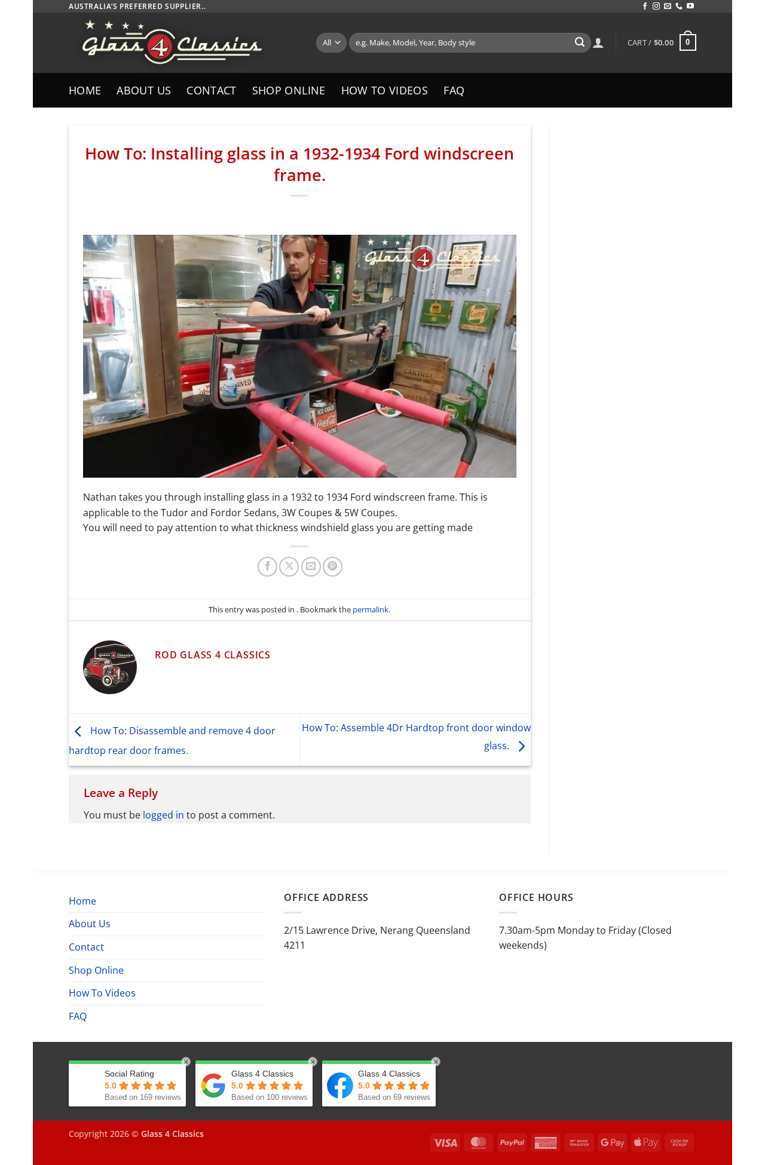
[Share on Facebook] (267, 567)
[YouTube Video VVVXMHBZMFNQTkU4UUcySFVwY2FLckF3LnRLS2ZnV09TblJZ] (299, 356)
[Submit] (580, 43)
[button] (662, 42)
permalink (370, 609)
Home (85, 90)
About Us (144, 90)
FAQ (453, 90)
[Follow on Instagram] (656, 6)
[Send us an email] (667, 6)
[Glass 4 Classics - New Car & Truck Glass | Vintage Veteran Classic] (183, 43)
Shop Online (289, 90)
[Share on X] (289, 567)
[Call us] (679, 6)
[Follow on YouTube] (690, 6)
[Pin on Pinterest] (332, 567)
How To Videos (385, 90)
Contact (211, 90)
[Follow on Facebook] (644, 6)
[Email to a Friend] (311, 567)
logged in (163, 814)
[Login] (598, 42)
